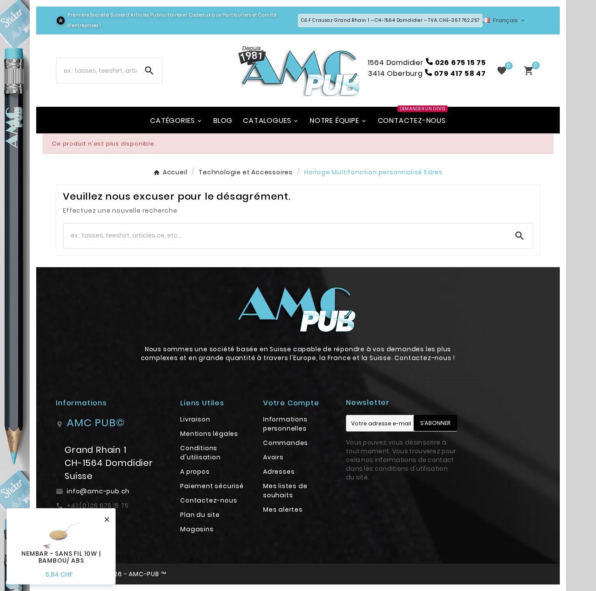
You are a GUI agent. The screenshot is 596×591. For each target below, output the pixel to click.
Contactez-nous (208, 500)
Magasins (196, 529)
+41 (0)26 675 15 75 (97, 505)
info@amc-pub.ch (98, 491)
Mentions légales (209, 433)
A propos (194, 471)
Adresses (279, 471)
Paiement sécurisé (212, 486)
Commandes (285, 442)
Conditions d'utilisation (200, 453)
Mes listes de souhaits (285, 490)
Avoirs (273, 457)
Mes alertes (283, 509)
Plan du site (200, 514)
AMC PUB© (95, 422)
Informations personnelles (285, 424)
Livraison (195, 419)
